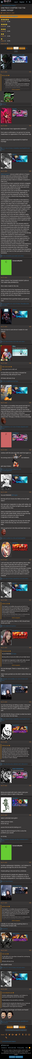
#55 (30, 785)
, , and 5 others (14, 341)
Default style (5, 1045)
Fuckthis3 (15, 433)
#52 (30, 647)
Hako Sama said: (6, 366)
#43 (30, 171)
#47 (30, 402)
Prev (10, 48)
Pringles (4, 13)
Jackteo (14, 386)
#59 (30, 950)
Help (26, 1047)
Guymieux (15, 725)
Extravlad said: (5, 651)
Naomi (14, 109)
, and (10, 381)
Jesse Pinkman (17, 685)
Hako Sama (15, 933)
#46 (30, 363)
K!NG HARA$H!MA (17, 769)
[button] (1, 2)
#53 (30, 702)
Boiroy (14, 154)
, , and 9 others (15, 304)
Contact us (4, 1047)
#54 (30, 742)
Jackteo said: (5, 603)
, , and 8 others (15, 679)
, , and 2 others (14, 967)
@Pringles (14, 495)
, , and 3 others (16, 148)
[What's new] (26, 2)
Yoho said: (4, 954)
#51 (30, 600)
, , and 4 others (15, 427)
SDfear (14, 310)
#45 (30, 326)
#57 (30, 862)
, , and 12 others (15, 840)
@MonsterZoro (5, 174)
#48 (30, 450)
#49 (30, 492)
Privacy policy (20, 1047)
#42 (30, 125)
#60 (30, 989)
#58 (30, 903)
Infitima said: (5, 745)
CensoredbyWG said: (7, 992)
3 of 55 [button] (16, 48)
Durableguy (16, 631)
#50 (30, 559)
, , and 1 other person (15, 764)
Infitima (15, 543)
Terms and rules (12, 1047)
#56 (30, 815)
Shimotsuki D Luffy (18, 55)
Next (22, 48)
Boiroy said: (5, 75)
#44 (30, 277)
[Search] (29, 2)
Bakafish (15, 798)
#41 (30, 72)
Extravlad (15, 475)
